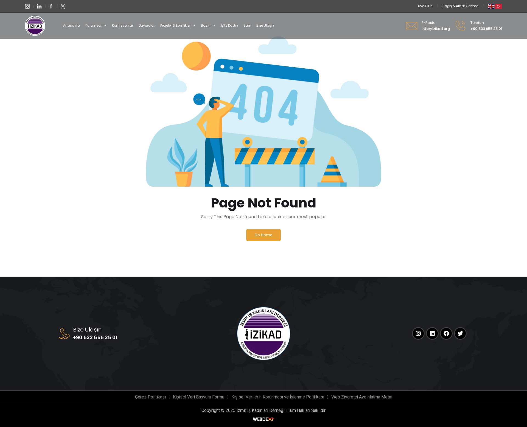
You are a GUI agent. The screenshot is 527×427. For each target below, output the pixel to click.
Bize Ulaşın (265, 25)
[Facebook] (446, 333)
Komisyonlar (122, 25)
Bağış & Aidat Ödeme (460, 6)
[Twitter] (460, 333)
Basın (206, 25)
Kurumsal (93, 25)
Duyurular (147, 25)
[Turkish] (498, 6)
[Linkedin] (432, 333)
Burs (247, 25)
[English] (491, 6)
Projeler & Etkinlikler (175, 25)
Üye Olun (425, 6)
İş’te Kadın (229, 25)
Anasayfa (71, 25)
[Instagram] (418, 333)
